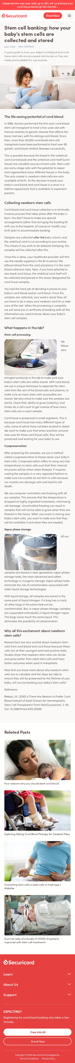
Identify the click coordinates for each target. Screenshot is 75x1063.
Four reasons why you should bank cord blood (31, 783)
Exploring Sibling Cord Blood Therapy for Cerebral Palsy (37, 834)
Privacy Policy (48, 1058)
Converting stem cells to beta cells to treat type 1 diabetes (32, 886)
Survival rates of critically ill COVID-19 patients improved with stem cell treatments (31, 940)
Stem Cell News (26, 46)
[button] (37, 974)
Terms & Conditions (29, 1058)
